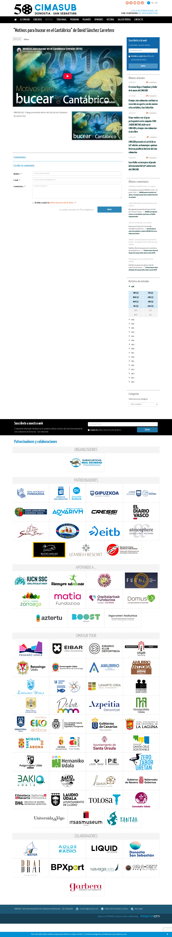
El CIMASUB (25, 19)
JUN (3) (150, 302)
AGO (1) (150, 306)
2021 (132, 336)
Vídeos (26, 39)
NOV (135, 315)
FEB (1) (150, 293)
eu (152, 3)
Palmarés (87, 19)
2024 (132, 324)
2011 (132, 378)
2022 (132, 332)
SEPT (136, 311)
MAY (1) (135, 302)
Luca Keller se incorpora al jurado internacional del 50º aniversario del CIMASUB (142, 166)
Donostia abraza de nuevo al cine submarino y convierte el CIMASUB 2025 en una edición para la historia (143, 231)
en (156, 3)
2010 (132, 382)
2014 (132, 365)
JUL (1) (135, 306)
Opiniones (98, 19)
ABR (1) (150, 297)
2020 (132, 340)
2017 (132, 353)
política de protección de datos (61, 203)
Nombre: (18, 174)
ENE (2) (135, 293)
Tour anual (61, 19)
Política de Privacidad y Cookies (116, 909)
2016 (132, 357)
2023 (132, 328)
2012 (132, 374)
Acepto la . (105, 430)
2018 (132, 349)
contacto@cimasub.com (89, 909)
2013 (132, 369)
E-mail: (17, 180)
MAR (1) (136, 297)
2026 (132, 287)
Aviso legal (139, 909)
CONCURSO (37, 19)
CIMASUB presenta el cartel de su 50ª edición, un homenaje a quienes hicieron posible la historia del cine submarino (143, 195)
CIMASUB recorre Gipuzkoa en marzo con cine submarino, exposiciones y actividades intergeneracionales (143, 214)
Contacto (138, 19)
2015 (132, 361)
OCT (150, 311)
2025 (132, 320)
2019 (132, 344)
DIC (150, 315)
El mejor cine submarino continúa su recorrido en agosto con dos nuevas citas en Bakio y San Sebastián (143, 104)
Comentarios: (19, 187)
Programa (74, 19)
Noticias (49, 19)
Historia (110, 19)
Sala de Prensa (124, 19)
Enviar (109, 209)
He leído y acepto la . (55, 203)
